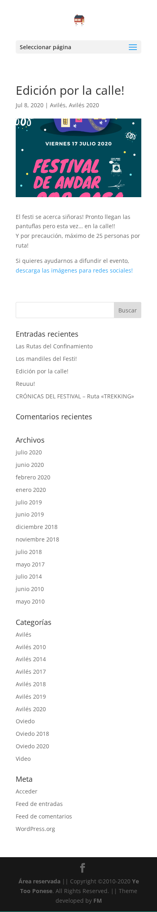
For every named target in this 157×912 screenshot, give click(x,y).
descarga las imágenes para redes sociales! (74, 270)
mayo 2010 (30, 601)
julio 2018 (29, 552)
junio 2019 (30, 514)
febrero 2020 (33, 477)
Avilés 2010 (31, 647)
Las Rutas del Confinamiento (54, 346)
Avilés (58, 105)
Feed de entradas (39, 804)
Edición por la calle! (42, 371)
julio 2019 (29, 502)
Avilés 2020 (84, 105)
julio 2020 (29, 452)
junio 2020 (30, 464)
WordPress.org (35, 829)
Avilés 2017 (31, 671)
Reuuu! (25, 383)
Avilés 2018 (31, 684)
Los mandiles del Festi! (46, 358)
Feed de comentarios (44, 816)
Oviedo (25, 721)
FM (97, 900)
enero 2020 (31, 489)
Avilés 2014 (31, 659)
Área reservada (39, 881)
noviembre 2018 (37, 539)
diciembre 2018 (37, 527)
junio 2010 (30, 589)
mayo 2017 (30, 564)
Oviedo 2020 (32, 746)
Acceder (26, 791)
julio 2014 (29, 576)
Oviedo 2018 (32, 733)
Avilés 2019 (31, 696)
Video (23, 758)
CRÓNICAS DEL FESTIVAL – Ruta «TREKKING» (75, 396)
